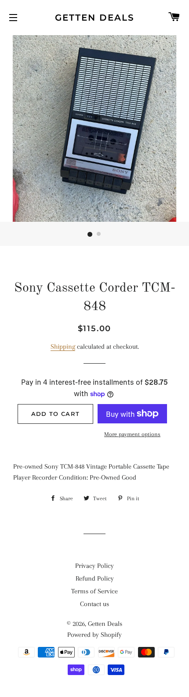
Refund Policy (95, 578)
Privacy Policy (94, 566)
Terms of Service (94, 591)
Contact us (94, 604)
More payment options (132, 434)
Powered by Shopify (94, 635)
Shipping (63, 346)
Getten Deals (94, 17)
